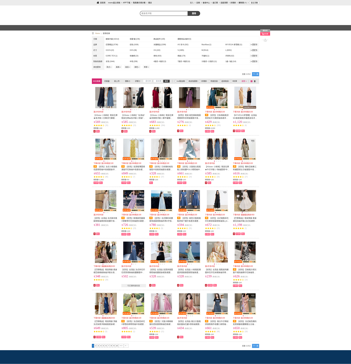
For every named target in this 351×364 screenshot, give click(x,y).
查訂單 (215, 3)
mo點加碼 (181, 81)
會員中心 (206, 3)
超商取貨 (225, 81)
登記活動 (254, 3)
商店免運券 (193, 81)
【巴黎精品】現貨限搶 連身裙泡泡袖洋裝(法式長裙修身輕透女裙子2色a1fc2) (245, 221)
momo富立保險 (114, 3)
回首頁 (102, 3)
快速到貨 (214, 81)
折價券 (233, 3)
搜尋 (194, 13)
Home (97, 33)
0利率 (235, 81)
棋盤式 (252, 81)
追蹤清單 (224, 3)
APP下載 (126, 3)
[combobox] (163, 13)
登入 (192, 3)
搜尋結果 (106, 33)
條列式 (255, 81)
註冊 (198, 3)
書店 (150, 3)
